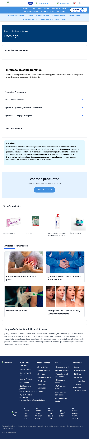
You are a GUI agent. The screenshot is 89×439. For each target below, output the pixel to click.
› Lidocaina (41, 384)
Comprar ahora (43, 190)
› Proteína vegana (79, 370)
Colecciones (15, 31)
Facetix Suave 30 (9, 233)
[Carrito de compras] (80, 3)
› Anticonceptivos (44, 377)
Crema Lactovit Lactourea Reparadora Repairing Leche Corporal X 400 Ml (57, 234)
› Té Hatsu (77, 374)
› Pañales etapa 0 (61, 370)
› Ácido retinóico (43, 370)
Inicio (6, 31)
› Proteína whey (79, 381)
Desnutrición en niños (16, 310)
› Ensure (76, 367)
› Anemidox (41, 388)
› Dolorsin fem (42, 367)
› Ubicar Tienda (25, 370)
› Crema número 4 (61, 367)
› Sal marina (77, 377)
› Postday (41, 374)
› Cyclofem (41, 381)
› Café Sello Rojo (79, 390)
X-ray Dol (29, 233)
